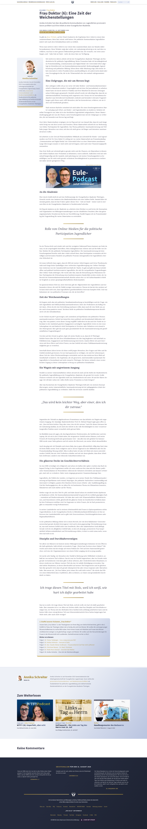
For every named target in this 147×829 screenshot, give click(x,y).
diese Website (52, 37)
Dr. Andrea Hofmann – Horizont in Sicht (57, 642)
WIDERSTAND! (81, 806)
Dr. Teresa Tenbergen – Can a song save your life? (60, 640)
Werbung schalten (97, 806)
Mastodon (53, 815)
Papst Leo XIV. (50, 2)
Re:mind (106, 2)
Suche (105, 806)
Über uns (94, 2)
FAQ (54, 806)
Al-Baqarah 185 (112, 788)
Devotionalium (62, 767)
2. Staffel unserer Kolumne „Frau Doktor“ (55, 622)
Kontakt (89, 806)
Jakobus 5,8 (73, 775)
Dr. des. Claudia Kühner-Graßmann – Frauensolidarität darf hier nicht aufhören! (69, 645)
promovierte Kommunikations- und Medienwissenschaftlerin (26, 93)
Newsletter (72, 806)
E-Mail (91, 815)
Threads (65, 815)
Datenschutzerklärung (73, 820)
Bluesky (59, 815)
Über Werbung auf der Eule (93, 165)
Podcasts (113, 2)
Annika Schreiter (30, 78)
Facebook (85, 815)
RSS (96, 815)
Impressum (63, 820)
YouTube (72, 815)
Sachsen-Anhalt (22, 2)
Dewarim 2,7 (35, 779)
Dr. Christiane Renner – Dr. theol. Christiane (58, 647)
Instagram (78, 815)
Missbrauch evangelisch (37, 2)
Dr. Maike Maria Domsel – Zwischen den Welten (59, 650)
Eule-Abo (100, 2)
